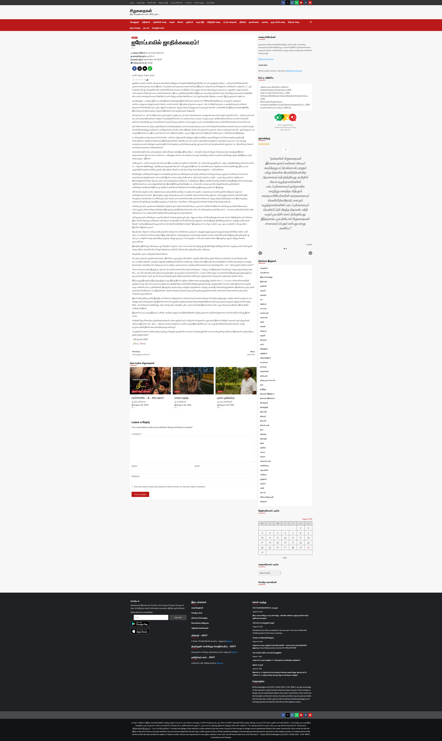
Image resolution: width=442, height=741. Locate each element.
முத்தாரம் (263, 479)
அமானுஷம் (134, 22)
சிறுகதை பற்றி (163, 3)
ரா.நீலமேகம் (181, 401)
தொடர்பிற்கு (210, 3)
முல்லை (263, 483)
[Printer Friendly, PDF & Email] (139, 344)
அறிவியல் (146, 22)
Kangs (255, 638)
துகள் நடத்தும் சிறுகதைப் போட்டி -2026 (275, 93)
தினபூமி (263, 416)
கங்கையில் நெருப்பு (267, 638)
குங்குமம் (263, 331)
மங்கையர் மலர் (265, 461)
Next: (251, 353)
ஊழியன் (263, 304)
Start (284, 248)
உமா (261, 299)
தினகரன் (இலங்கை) (267, 398)
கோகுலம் (263, 340)
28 (293, 547)
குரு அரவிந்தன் (225, 401)
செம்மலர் (263, 367)
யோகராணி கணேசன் (155, 52)
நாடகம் (146, 28)
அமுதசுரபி (264, 268)
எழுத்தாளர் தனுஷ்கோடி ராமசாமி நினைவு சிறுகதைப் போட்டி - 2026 (285, 104)
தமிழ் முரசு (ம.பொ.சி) (267, 380)
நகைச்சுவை (254, 22)
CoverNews (215, 737)
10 (262, 537)
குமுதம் (263, 335)
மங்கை (262, 457)
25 (270, 547)
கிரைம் (180, 22)
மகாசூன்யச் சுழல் (268, 623)
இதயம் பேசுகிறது (266, 277)
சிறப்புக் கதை (293, 22)
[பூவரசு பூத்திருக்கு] (236, 380)
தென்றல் (263, 434)
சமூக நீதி (200, 22)
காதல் (172, 22)
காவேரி (263, 326)
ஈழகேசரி (263, 286)
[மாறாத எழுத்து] (193, 380)
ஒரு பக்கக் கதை (278, 22)
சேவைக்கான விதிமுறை (200, 623)
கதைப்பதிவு (141, 3)
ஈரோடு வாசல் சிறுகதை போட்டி (271, 101)
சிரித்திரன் (264, 349)
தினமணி (263, 412)
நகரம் (276, 608)
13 (285, 537)
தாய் (261, 385)
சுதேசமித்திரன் (265, 358)
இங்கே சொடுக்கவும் (266, 59)
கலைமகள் (264, 317)
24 (262, 547)
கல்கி (262, 322)
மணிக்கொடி (264, 465)
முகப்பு (132, 3)
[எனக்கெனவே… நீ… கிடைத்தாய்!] (150, 380)
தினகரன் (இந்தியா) (267, 394)
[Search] (310, 22)
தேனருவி (263, 439)
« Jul (284, 557)
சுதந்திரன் (263, 353)
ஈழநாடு (263, 290)
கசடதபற (263, 308)
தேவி (140, 391)
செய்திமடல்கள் (196, 613)
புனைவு (265, 22)
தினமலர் (263, 421)
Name (135, 466)
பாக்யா (262, 452)
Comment (137, 434)
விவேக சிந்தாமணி (267, 497)
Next (310, 253)
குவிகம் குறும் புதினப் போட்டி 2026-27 (274, 87)
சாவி (262, 344)
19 (278, 542)
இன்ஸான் (263, 281)
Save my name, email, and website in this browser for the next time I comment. (170, 486)
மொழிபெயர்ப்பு (158, 28)
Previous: (141, 353)
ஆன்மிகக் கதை (160, 22)
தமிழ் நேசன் (264, 371)
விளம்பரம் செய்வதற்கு (199, 618)
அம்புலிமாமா (264, 272)
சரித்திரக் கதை (213, 22)
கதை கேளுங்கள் (197, 608)
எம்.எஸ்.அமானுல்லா (275, 653)
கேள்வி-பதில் (151, 3)
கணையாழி (264, 313)
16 (308, 537)
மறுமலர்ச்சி (264, 470)
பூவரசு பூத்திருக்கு (225, 397)
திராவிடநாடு (264, 425)
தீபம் (261, 430)
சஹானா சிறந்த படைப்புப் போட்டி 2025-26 (275, 107)
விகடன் (263, 492)
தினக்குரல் (264, 403)
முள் (261, 665)
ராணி (262, 488)
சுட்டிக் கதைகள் (230, 22)
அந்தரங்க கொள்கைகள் (199, 628)
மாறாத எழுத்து (181, 397)
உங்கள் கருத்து (199, 3)
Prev (260, 253)
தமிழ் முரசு (264, 376)
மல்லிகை (263, 474)
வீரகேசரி (263, 501)
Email (197, 466)
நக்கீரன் (263, 448)
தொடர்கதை (135, 28)
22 (301, 542)
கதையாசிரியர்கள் (177, 3)
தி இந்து (263, 389)
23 (308, 542)
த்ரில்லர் (243, 22)
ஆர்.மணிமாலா (140, 401)
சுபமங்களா (264, 362)
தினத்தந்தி (264, 407)
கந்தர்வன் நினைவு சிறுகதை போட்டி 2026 (275, 90)
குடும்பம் (189, 22)
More (228, 641)
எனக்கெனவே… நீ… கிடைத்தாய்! (148, 397)
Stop (286, 248)
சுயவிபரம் (188, 3)
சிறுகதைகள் (141, 10)
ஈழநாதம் (263, 295)
